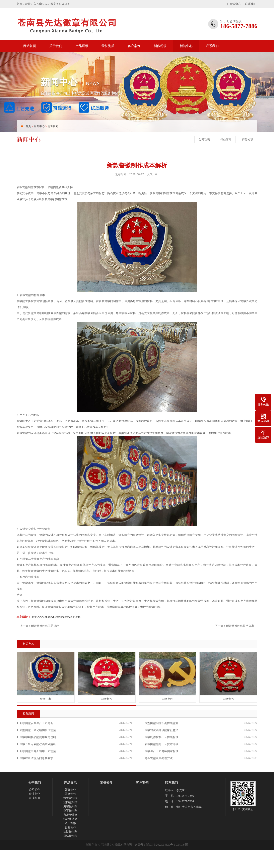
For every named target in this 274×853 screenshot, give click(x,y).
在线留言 (235, 3)
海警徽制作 (70, 806)
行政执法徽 (70, 819)
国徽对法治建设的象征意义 (161, 730)
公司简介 (34, 789)
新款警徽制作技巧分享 (240, 625)
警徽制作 (70, 789)
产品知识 (247, 139)
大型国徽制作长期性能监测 (161, 723)
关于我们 (55, 46)
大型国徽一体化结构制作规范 (37, 730)
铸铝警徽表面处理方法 (159, 758)
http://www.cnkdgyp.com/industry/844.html (56, 616)
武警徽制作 (70, 798)
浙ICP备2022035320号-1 (160, 844)
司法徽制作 (70, 835)
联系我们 (250, 3)
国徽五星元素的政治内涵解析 (37, 744)
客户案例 (134, 46)
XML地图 (182, 844)
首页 (28, 126)
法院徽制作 (70, 831)
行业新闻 (53, 126)
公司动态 (204, 139)
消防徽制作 (70, 802)
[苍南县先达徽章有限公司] (76, 24)
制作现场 (160, 46)
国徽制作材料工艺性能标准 (161, 737)
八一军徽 (70, 823)
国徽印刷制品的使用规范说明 (37, 737)
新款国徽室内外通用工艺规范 (37, 751)
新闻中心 (186, 46)
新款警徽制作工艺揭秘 (45, 625)
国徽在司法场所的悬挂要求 (36, 758)
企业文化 (34, 793)
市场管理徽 (70, 814)
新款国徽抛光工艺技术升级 (161, 744)
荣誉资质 (107, 46)
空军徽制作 (70, 810)
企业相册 (34, 798)
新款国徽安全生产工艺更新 (36, 723)
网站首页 (29, 46)
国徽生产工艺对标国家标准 (161, 751)
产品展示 (81, 46)
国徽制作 (70, 793)
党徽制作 (70, 827)
